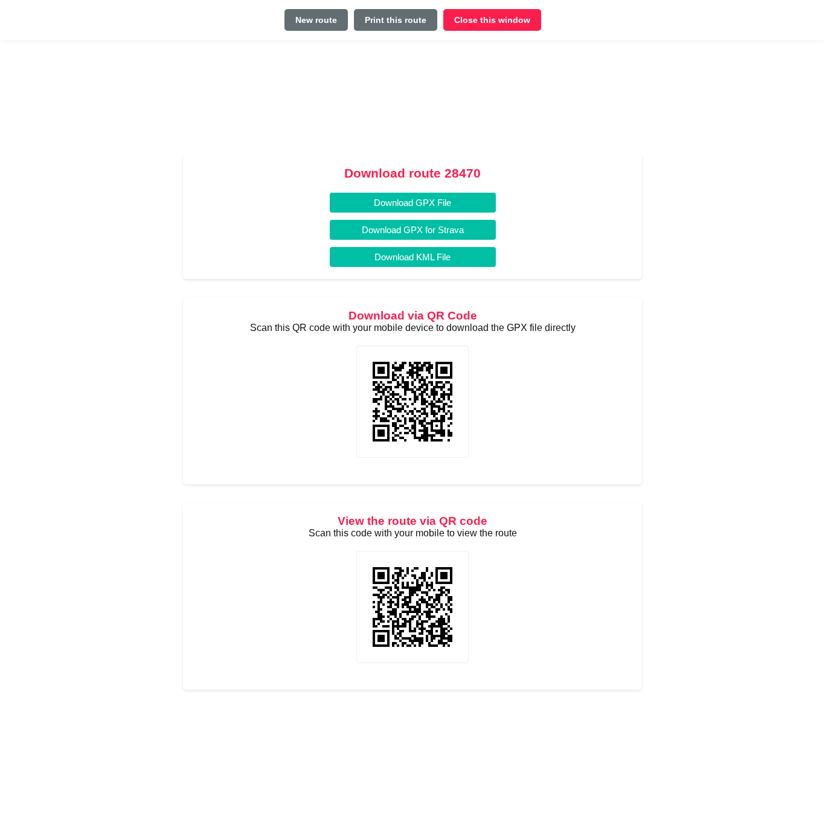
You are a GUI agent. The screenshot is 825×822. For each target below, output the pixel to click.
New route (316, 20)
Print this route (395, 20)
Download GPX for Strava (413, 230)
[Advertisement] (412, 102)
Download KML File (412, 257)
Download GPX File (412, 202)
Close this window (492, 20)
